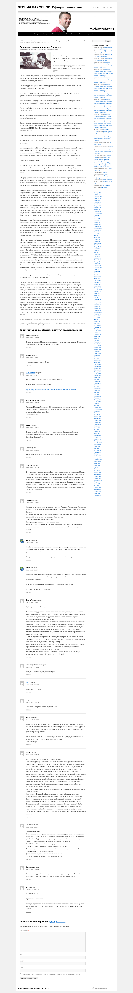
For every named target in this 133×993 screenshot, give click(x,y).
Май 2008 (96, 359)
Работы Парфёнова (58, 34)
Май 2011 (96, 297)
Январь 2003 (97, 398)
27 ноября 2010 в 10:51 (32, 502)
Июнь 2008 (97, 357)
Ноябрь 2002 (97, 402)
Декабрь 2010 (97, 306)
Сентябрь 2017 (98, 213)
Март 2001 (97, 415)
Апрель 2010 (97, 321)
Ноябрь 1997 (97, 478)
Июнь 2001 (97, 411)
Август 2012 (97, 269)
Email (22, 961)
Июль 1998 (97, 463)
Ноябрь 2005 (97, 381)
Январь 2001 (97, 418)
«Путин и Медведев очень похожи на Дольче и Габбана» (103, 138)
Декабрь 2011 (97, 284)
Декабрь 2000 (97, 420)
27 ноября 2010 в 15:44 (32, 570)
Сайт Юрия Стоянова (101, 988)
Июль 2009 (97, 336)
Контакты (95, 34)
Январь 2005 (97, 388)
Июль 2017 (97, 217)
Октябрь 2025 (97, 194)
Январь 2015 (97, 220)
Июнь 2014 (97, 234)
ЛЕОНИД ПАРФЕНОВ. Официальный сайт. (50, 7)
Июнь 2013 (97, 250)
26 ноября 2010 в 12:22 (32, 375)
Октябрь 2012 (97, 265)
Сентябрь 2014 (98, 228)
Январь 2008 (97, 366)
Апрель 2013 (97, 254)
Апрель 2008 (97, 360)
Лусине (96, 131)
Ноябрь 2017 (97, 209)
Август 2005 (97, 383)
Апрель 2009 (97, 342)
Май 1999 (96, 448)
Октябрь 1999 (97, 441)
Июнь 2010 (97, 318)
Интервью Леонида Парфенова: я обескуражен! (71, 41)
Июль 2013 (97, 248)
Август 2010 (97, 314)
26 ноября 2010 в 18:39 (32, 450)
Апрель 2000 (97, 431)
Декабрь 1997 (97, 476)
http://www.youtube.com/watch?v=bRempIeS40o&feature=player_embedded (51, 389)
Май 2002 (96, 405)
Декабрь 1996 (97, 491)
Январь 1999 (97, 452)
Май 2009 (96, 340)
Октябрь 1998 (97, 457)
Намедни (74, 34)
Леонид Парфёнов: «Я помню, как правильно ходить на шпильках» (103, 151)
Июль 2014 (97, 232)
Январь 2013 (97, 260)
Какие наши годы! (84, 34)
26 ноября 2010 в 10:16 (32, 357)
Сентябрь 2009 (98, 334)
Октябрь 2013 (97, 243)
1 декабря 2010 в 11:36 (32, 889)
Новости (29, 34)
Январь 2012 (97, 282)
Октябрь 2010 (97, 310)
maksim (96, 157)
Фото (67, 34)
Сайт (21, 967)
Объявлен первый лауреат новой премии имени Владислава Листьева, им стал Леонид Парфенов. (35, 42)
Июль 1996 (97, 493)
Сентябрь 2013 (98, 245)
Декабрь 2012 (97, 262)
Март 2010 (97, 323)
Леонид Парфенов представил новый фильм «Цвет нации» (103, 133)
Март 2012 (97, 278)
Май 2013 (96, 252)
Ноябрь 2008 (97, 349)
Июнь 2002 (97, 403)
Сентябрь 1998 (98, 459)
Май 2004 (96, 392)
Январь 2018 (97, 207)
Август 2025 (97, 198)
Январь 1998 (97, 474)
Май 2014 (96, 235)
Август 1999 (97, 444)
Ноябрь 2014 (97, 224)
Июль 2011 (97, 293)
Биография (37, 34)
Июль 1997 (97, 484)
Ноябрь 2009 (97, 331)
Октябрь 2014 (97, 226)
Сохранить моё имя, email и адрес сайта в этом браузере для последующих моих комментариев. (51, 974)
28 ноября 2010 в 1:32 (32, 755)
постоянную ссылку (62, 319)
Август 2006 (97, 375)
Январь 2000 (97, 435)
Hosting (96, 136)
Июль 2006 (97, 377)
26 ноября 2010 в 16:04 (32, 402)
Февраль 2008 (97, 364)
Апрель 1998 (97, 469)
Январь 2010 (97, 327)
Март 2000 (97, 433)
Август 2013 (97, 247)
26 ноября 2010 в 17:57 (32, 427)
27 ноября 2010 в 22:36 (32, 720)
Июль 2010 (97, 316)
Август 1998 (97, 461)
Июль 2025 (97, 200)
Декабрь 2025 (97, 192)
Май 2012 (96, 275)
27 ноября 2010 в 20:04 (32, 685)
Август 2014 (97, 230)
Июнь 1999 (97, 446)
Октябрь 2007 (97, 370)
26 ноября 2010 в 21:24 (32, 467)
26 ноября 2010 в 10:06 (32, 337)
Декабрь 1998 (97, 454)
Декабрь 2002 (97, 400)
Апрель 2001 (97, 413)
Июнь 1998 (97, 465)
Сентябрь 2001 (98, 409)
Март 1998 (97, 471)
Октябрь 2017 (97, 211)
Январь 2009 (97, 346)
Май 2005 (96, 387)
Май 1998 (96, 467)
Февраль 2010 (97, 325)
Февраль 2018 (97, 206)
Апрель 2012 (97, 276)
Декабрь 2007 (97, 368)
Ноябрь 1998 (97, 456)
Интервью (46, 34)
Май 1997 (96, 485)
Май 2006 (96, 379)
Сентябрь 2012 (98, 267)
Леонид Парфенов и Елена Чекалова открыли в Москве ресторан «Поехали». (103, 159)
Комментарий (24, 930)
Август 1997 (97, 482)
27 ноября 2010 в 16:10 (32, 602)
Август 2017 (97, 215)
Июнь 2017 (97, 219)
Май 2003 (96, 394)
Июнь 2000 (97, 428)
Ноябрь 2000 (97, 422)
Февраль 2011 (97, 303)
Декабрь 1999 (97, 437)
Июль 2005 (97, 385)
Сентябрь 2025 (98, 196)
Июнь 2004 (97, 390)
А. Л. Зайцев (30, 372)
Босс (95, 163)
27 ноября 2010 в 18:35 (32, 667)
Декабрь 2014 (97, 222)
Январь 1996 (97, 495)
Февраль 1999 (97, 450)
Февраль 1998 (97, 472)
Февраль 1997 (97, 487)
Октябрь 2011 (97, 288)
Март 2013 (97, 256)
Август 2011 (97, 291)
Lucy (27, 682)
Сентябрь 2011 (98, 290)
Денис (52, 921)
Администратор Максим (50, 49)
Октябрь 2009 (97, 332)
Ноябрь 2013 (97, 241)
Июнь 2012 (97, 273)
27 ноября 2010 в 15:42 (32, 542)
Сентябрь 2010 (98, 312)
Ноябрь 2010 (97, 308)
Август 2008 (97, 353)
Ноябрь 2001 (97, 407)
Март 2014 (97, 237)
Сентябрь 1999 (98, 443)
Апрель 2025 (97, 202)
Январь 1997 (97, 489)
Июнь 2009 (97, 338)
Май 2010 (96, 319)
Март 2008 (97, 362)
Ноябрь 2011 (97, 286)
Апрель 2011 (97, 299)
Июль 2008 (97, 355)
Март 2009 (97, 344)
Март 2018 (97, 204)
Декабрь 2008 (97, 347)
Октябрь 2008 (97, 351)
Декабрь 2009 (97, 329)
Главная (22, 34)
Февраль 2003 (97, 396)
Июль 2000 (97, 426)
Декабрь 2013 (97, 239)
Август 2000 (97, 424)
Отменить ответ (60, 922)
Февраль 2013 (97, 258)
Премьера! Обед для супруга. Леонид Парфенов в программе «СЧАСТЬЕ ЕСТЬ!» (103, 164)
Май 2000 (96, 430)
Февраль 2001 (97, 416)
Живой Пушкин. (106, 185)
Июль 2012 (97, 271)
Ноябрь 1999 (97, 439)
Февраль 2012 (97, 280)
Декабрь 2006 (97, 372)
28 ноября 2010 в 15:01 (32, 827)
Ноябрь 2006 (97, 374)
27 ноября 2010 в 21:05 (32, 702)
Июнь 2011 (97, 295)
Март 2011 (97, 301)
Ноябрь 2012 (97, 263)
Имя (21, 954)
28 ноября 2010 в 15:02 (32, 869)
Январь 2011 (97, 304)
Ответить (28, 347)
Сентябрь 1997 (98, 480)
